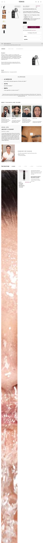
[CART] (41, 2)
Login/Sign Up (34, 30)
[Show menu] (2, 2)
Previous (9, 12)
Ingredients (26, 39)
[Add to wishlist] (40, 27)
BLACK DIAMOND (17, 6)
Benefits (25, 36)
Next (19, 12)
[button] (38, 6)
